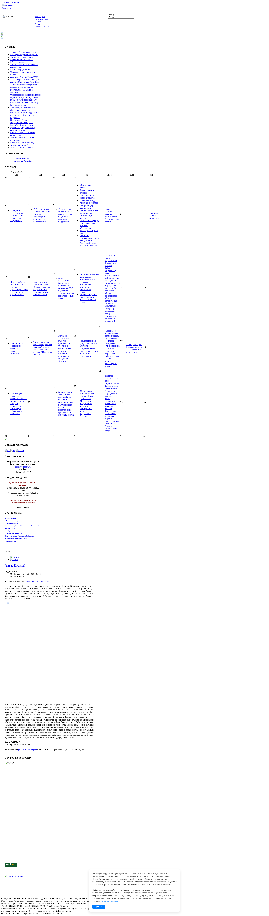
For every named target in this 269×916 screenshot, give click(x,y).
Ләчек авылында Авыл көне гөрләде (89, 201)
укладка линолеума (27, 749)
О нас (37, 24)
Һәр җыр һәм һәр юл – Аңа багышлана (111, 288)
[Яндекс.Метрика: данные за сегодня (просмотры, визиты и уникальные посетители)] (14, 876)
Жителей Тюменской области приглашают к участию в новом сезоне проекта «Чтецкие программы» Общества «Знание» (65, 348)
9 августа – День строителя (154, 215)
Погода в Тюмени (10, 2)
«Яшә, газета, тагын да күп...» (112, 281)
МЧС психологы (18, 62)
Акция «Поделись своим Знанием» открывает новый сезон (88, 298)
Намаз (38, 21)
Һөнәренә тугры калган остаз (87, 206)
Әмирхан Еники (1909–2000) (24, 77)
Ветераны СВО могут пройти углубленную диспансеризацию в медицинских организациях (19, 288)
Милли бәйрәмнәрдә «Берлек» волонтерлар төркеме (111, 298)
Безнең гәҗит (10, 528)
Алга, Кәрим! (15, 565)
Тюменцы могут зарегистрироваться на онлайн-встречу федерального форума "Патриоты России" (42, 348)
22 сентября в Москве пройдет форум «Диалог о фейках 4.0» (24, 81)
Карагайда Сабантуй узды (22, 142)
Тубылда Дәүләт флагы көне (23, 52)
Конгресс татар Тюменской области (19, 536)
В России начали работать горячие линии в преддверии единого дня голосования (41, 215)
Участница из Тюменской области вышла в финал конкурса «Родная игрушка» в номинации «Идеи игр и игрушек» (24, 112)
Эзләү (111, 14)
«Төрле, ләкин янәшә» (86, 186)
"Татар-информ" (12, 523)
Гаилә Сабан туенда (89, 220)
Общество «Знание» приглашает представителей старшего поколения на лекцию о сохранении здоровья (89, 283)
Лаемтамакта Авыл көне (22, 57)
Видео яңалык (41, 19)
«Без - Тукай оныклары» (21, 148)
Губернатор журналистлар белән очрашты (22, 128)
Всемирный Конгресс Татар (16, 538)
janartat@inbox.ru (23, 467)
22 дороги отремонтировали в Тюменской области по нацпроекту (18, 215)
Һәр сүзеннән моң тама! (21, 59)
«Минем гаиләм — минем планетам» (112, 348)
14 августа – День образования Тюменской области (111, 260)
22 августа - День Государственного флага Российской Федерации (21, 122)
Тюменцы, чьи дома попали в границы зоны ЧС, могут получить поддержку (65, 215)
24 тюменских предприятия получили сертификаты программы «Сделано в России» (23, 88)
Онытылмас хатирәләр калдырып (110, 308)
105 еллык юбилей (19, 145)
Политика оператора (109, 901)
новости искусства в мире (37, 581)
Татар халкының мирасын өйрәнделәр (88, 225)
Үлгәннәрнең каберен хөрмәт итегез (87, 215)
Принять (98, 907)
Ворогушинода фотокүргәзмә (24, 54)
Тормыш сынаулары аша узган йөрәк (112, 421)
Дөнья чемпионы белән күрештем (88, 196)
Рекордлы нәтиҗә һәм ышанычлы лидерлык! (110, 317)
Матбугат (9, 531)
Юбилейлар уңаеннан (20, 69)
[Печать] (14, 557)
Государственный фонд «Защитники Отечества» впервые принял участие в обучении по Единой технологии (89, 348)
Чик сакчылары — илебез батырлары (112, 341)
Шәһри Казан (10, 518)
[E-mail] (14, 559)
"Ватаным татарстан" (14, 521)
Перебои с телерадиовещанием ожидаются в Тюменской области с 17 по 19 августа (89, 240)
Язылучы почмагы (44, 26)
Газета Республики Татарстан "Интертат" (22, 526)
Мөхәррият (40, 16)
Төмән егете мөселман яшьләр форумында (110, 407)
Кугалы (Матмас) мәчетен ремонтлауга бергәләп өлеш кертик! (112, 215)
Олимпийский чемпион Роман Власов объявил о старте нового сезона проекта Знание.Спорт (41, 288)
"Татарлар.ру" (11, 541)
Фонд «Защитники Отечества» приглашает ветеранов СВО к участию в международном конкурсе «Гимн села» (66, 288)
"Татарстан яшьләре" (14, 533)
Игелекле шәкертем (89, 210)
